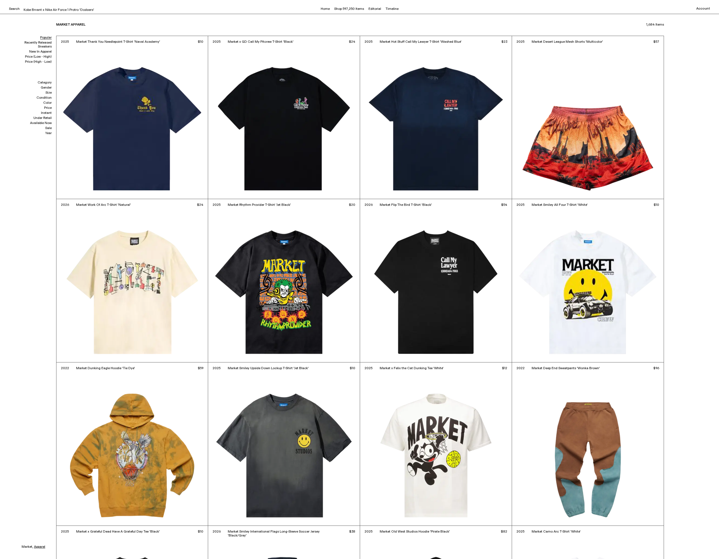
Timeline (392, 9)
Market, (27, 547)
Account (703, 8)
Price (48, 108)
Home (325, 9)
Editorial (374, 9)
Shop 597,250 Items (349, 9)
